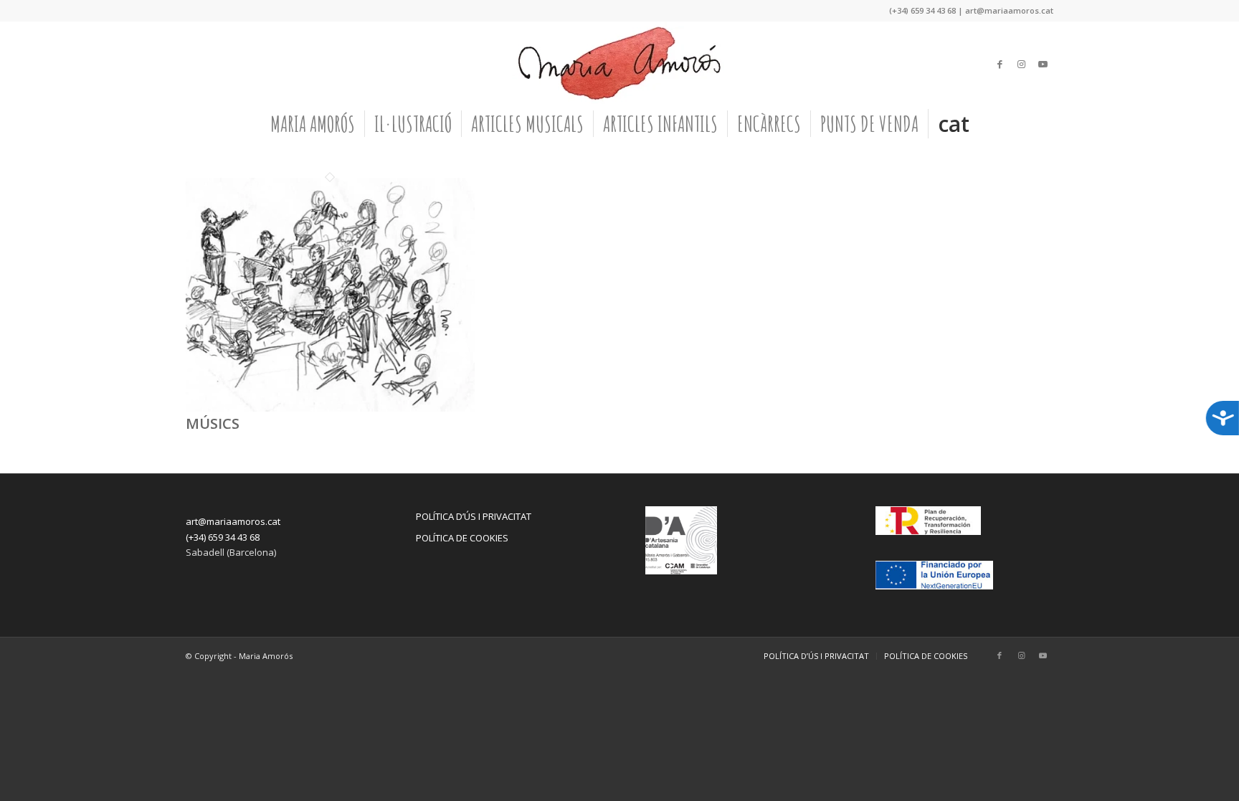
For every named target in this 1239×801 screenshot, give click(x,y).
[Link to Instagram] (1021, 64)
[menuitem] (312, 124)
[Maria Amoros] (619, 64)
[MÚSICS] (330, 408)
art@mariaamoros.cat (233, 521)
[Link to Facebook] (999, 64)
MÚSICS (212, 423)
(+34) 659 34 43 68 (223, 537)
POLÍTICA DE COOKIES (462, 537)
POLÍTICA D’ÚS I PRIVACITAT (473, 516)
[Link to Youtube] (1042, 64)
